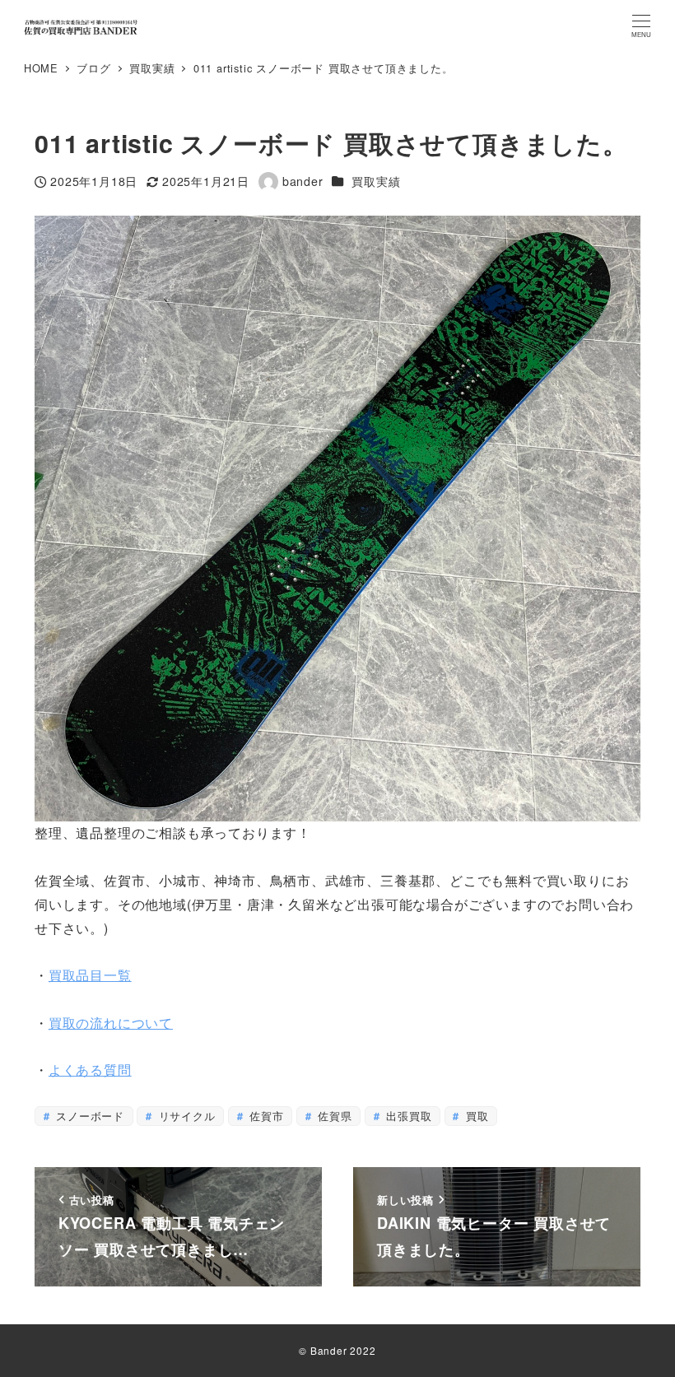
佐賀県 (332, 1115)
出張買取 (406, 1115)
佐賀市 (264, 1115)
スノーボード (88, 1115)
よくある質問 (90, 1069)
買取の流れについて (111, 1022)
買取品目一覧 (90, 974)
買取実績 (375, 181)
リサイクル (185, 1115)
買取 (475, 1115)
